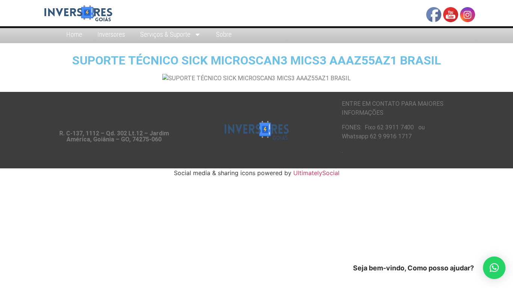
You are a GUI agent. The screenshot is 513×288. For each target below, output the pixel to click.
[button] (494, 267)
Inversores (111, 34)
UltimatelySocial (316, 173)
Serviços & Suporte (165, 34)
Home (74, 34)
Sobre (224, 34)
